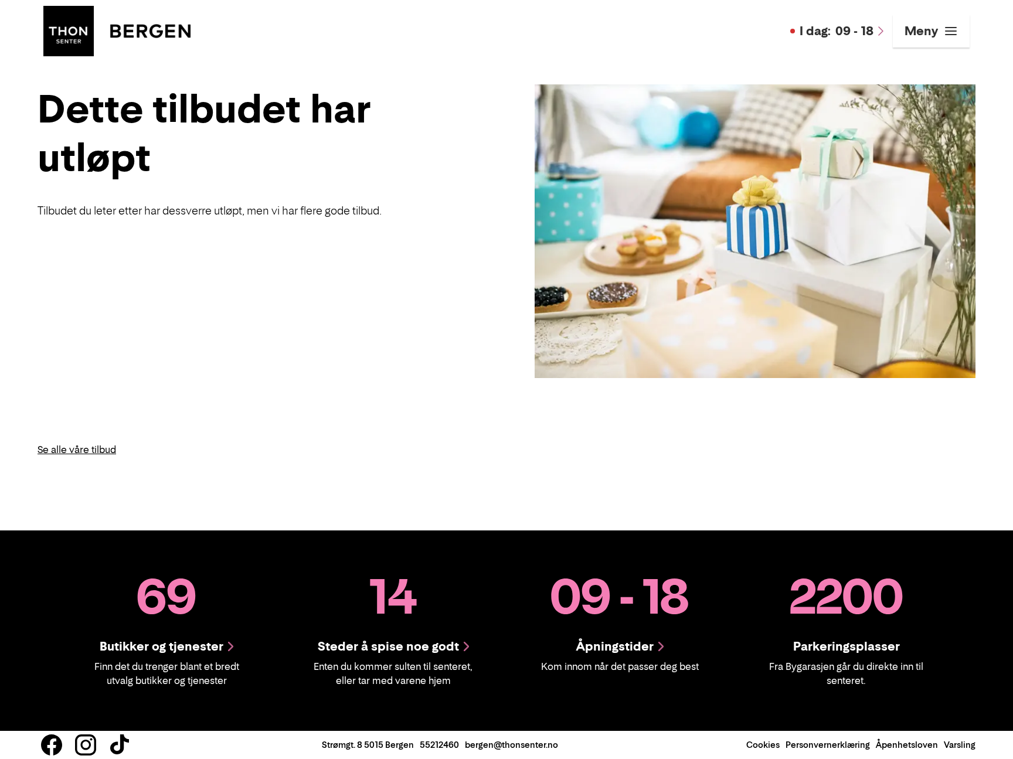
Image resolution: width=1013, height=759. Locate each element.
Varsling (959, 745)
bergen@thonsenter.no (511, 745)
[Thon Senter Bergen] (117, 30)
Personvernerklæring (828, 745)
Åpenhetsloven (907, 745)
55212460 (439, 745)
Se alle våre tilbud (77, 449)
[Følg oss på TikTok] (120, 745)
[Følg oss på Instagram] (86, 745)
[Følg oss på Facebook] (52, 745)
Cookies (763, 745)
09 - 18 (836, 31)
